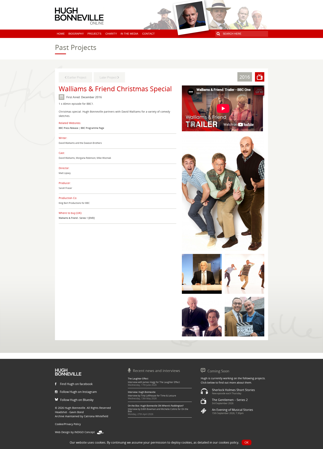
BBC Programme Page (92, 128)
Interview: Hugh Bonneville (142, 392)
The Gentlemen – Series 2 (230, 399)
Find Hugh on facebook (76, 384)
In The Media (129, 33)
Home (61, 33)
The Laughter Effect (138, 378)
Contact (148, 33)
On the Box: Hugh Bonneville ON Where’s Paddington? (156, 405)
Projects (94, 33)
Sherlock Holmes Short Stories (233, 389)
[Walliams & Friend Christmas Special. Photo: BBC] (223, 192)
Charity (111, 33)
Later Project (108, 77)
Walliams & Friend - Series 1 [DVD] (77, 218)
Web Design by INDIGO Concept (76, 432)
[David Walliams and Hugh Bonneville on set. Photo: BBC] (244, 316)
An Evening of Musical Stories (232, 409)
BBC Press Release (68, 128)
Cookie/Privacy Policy (68, 424)
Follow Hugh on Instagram (78, 392)
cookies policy (228, 442)
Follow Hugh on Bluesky (76, 400)
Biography (76, 33)
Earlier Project (76, 77)
